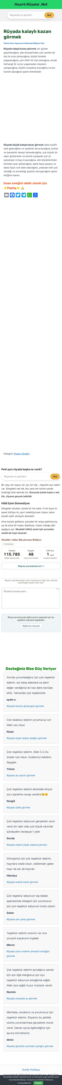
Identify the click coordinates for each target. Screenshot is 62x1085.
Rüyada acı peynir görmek (21, 775)
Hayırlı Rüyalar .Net (31, 4)
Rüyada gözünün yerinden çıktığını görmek (30, 1046)
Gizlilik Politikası (31, 1069)
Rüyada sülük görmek (18, 807)
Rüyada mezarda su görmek (22, 998)
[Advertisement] (31, 108)
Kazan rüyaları (22, 453)
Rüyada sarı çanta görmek (21, 919)
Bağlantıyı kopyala (31, 626)
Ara (49, 15)
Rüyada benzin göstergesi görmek (25, 706)
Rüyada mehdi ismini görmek (22, 882)
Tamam (38, 1083)
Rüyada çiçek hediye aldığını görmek (27, 738)
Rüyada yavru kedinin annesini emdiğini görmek (28, 953)
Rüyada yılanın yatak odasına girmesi (27, 844)
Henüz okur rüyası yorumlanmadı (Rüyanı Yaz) (24, 43)
